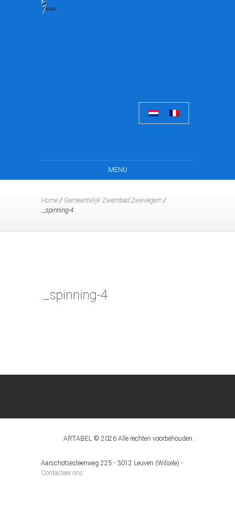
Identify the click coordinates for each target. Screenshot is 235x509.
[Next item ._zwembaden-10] (156, 259)
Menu (117, 170)
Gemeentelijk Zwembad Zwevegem (113, 200)
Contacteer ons (62, 473)
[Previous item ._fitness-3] (79, 259)
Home (49, 200)
